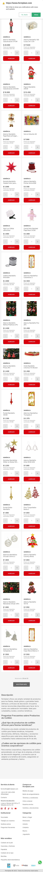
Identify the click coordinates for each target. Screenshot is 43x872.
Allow (36, 15)
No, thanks (25, 14)
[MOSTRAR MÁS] (21, 684)
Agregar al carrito (11, 58)
